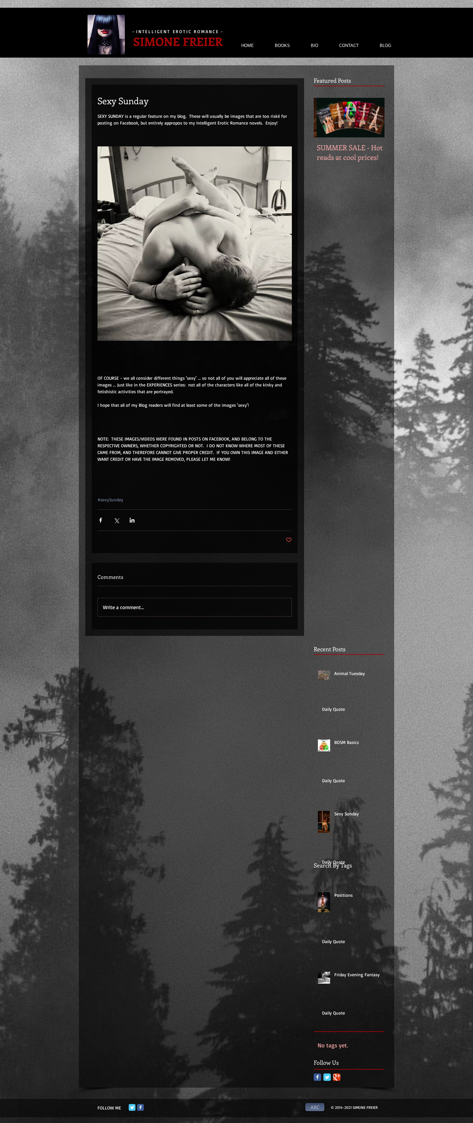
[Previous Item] (324, 118)
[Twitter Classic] (327, 1077)
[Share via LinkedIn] (132, 520)
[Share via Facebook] (100, 520)
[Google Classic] (336, 1077)
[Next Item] (374, 118)
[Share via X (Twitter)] (116, 520)
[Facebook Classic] (317, 1077)
